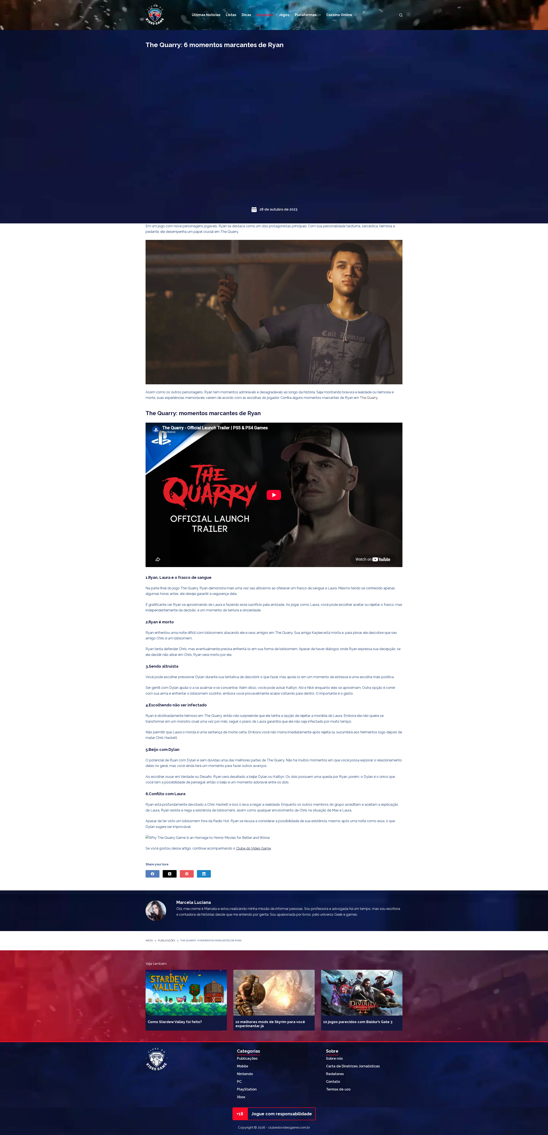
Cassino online (339, 15)
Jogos (284, 15)
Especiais (265, 15)
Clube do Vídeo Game (253, 848)
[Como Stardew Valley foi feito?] (186, 993)
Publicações (247, 1058)
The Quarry (368, 398)
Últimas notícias (206, 15)
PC (239, 1082)
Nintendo (245, 1074)
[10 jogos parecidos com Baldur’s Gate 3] (361, 993)
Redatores (335, 1074)
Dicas (246, 15)
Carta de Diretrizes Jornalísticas (353, 1066)
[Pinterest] (187, 874)
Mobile (242, 1066)
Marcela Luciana (193, 902)
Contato (333, 1082)
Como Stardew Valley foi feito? (175, 1022)
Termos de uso (338, 1089)
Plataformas (306, 15)
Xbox (241, 1097)
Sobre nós (334, 1058)
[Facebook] (152, 874)
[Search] (400, 15)
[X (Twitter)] (170, 874)
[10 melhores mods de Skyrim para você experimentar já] (274, 993)
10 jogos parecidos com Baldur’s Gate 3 (357, 1022)
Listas (231, 15)
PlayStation (247, 1089)
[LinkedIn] (204, 874)
